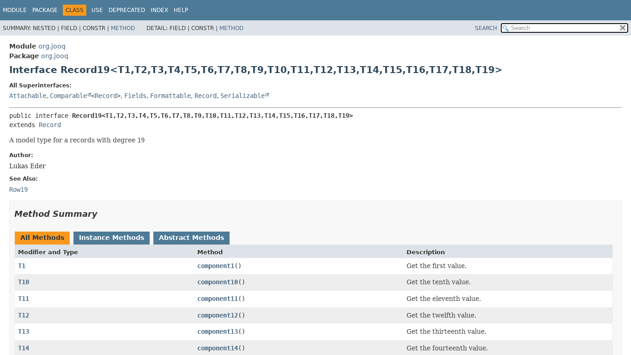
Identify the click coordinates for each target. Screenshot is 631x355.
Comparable (68, 95)
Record (106, 95)
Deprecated (127, 10)
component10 (217, 282)
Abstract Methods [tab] (191, 237)
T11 (23, 298)
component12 (217, 315)
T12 (23, 315)
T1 (21, 265)
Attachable (27, 95)
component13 (217, 331)
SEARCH (486, 28)
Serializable (242, 95)
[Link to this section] (104, 214)
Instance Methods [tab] (111, 237)
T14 (23, 348)
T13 (23, 331)
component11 (217, 298)
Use (97, 10)
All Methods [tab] (42, 237)
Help (181, 10)
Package (45, 10)
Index (159, 10)
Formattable (170, 95)
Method (123, 28)
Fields (135, 95)
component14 (217, 348)
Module (15, 10)
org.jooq (52, 46)
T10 (23, 282)
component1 (215, 265)
